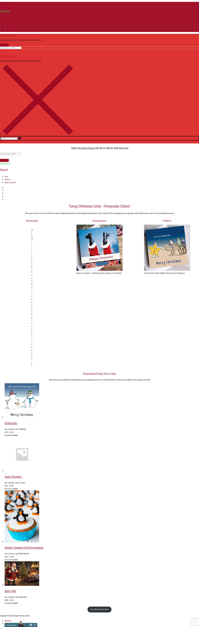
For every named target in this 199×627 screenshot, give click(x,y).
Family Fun (167, 221)
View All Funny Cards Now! (99, 609)
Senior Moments (13, 477)
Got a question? (10, 3)
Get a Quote (4, 45)
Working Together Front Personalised (24, 548)
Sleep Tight (10, 591)
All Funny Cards (32, 221)
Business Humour (99, 221)
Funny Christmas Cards (8, 35)
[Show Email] (30, 625)
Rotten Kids (11, 423)
